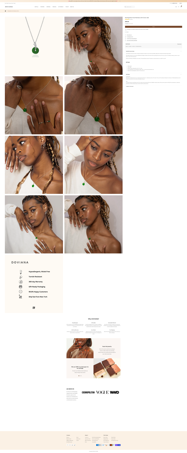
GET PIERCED (60, 6)
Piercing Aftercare (95, 440)
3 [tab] (81, 375)
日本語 (181, 3)
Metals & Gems (68, 438)
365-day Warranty (106, 440)
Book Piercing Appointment (96, 437)
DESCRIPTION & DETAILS (130, 51)
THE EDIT (67, 6)
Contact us (86, 437)
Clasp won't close (87, 438)
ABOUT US (72, 6)
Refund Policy (113, 437)
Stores (77, 437)
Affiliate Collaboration (69, 440)
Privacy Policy (113, 438)
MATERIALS (128, 74)
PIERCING (54, 6)
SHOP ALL (36, 6)
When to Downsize (88, 440)
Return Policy (105, 437)
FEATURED (42, 6)
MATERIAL (48, 6)
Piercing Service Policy (114, 440)
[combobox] (129, 7)
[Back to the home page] (5, 11)
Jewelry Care (78, 438)
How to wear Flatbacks (95, 438)
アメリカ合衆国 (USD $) (173, 3)
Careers (77, 440)
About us (67, 437)
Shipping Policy (105, 438)
